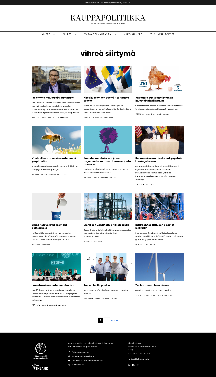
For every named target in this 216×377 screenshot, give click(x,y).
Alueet (67, 34)
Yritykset (47, 245)
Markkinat (150, 184)
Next (113, 320)
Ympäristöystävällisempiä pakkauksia (49, 226)
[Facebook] (138, 365)
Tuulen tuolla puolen (97, 285)
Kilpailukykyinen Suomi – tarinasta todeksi (106, 99)
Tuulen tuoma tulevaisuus (152, 285)
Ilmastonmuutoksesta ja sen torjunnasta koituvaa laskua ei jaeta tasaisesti (107, 161)
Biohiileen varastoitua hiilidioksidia (106, 225)
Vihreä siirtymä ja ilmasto (55, 118)
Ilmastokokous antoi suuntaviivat (54, 285)
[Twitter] (129, 365)
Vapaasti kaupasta (97, 34)
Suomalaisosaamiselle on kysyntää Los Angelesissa (158, 159)
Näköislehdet (133, 34)
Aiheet (45, 34)
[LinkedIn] (133, 365)
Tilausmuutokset (162, 34)
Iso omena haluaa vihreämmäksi (53, 97)
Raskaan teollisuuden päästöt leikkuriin (154, 226)
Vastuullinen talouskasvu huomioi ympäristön (54, 159)
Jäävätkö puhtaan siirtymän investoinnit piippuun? (154, 99)
